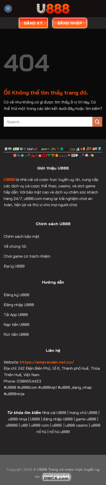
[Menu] (8, 9)
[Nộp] (97, 121)
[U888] (53, 8)
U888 (9, 179)
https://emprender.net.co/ (47, 362)
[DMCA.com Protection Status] (56, 476)
